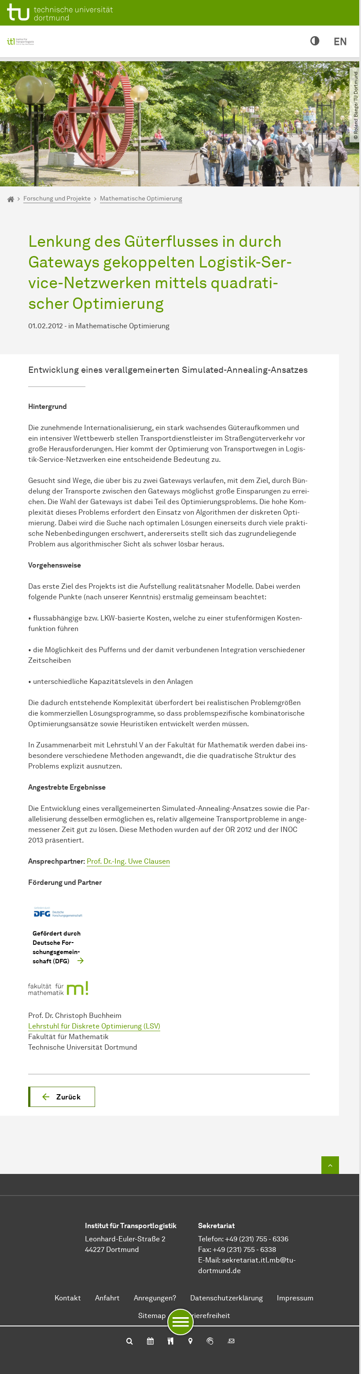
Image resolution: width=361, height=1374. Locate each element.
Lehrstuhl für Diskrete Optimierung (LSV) (94, 1026)
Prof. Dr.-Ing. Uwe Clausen (128, 861)
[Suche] (129, 1342)
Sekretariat (216, 1226)
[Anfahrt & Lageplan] (189, 1342)
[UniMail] (231, 1342)
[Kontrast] (315, 41)
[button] (61, 1097)
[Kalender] (150, 1342)
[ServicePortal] (210, 1342)
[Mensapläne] (170, 1342)
